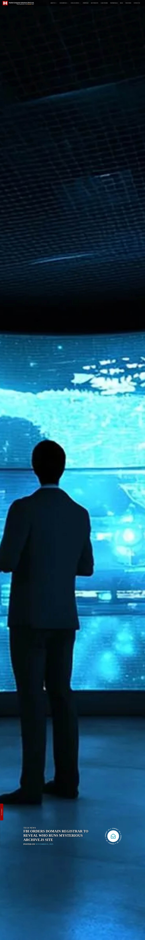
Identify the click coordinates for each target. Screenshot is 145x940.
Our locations (75, 3)
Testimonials (114, 3)
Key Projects (94, 3)
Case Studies (104, 3)
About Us (53, 3)
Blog (121, 3)
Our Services (63, 3)
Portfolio (85, 3)
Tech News (128, 3)
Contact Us (137, 3)
